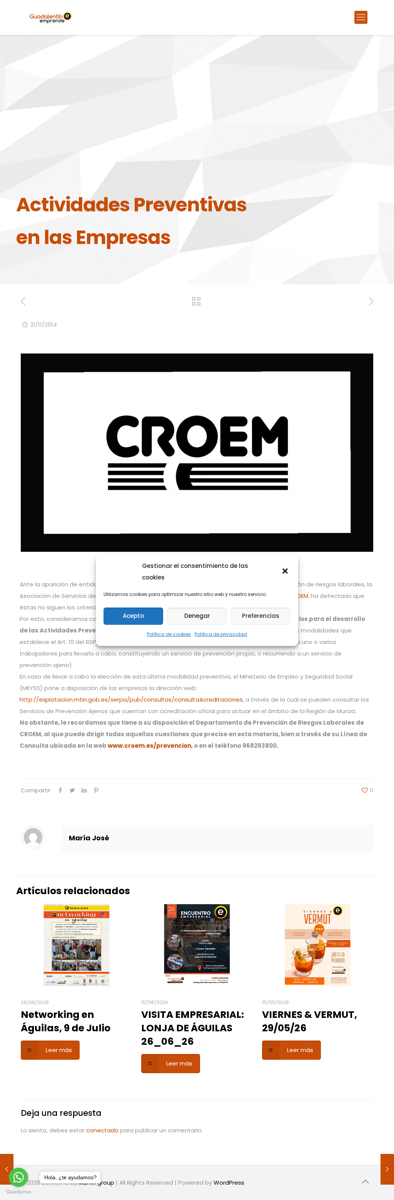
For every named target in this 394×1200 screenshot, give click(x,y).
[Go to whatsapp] (18, 1177)
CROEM (298, 596)
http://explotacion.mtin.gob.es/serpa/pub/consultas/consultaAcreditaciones (131, 699)
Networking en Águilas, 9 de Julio (65, 1021)
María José (89, 838)
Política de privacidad (221, 634)
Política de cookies (169, 634)
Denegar (197, 616)
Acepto (133, 616)
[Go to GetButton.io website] (18, 1192)
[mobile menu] (360, 17)
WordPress (229, 1182)
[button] (285, 571)
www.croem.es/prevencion (149, 746)
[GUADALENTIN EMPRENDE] (50, 17)
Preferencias (260, 616)
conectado (102, 1130)
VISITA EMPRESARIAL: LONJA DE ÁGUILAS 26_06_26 (192, 1028)
